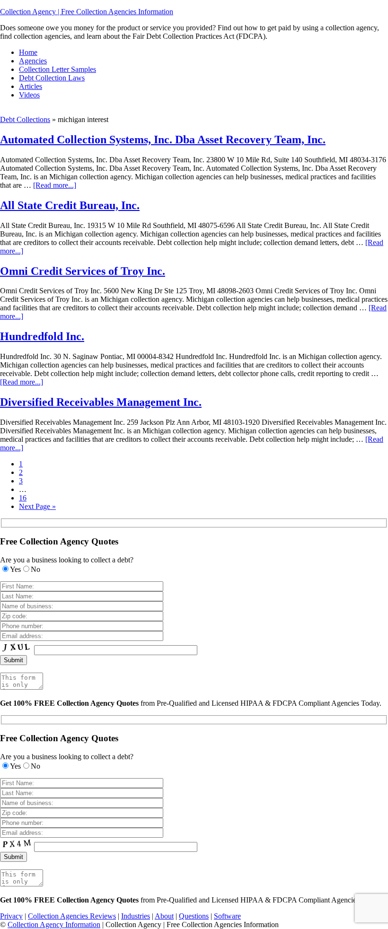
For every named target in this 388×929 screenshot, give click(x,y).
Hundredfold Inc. (42, 336)
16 (22, 498)
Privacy (11, 916)
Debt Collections (25, 119)
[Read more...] (54, 185)
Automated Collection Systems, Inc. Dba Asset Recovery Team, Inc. (163, 139)
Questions (194, 916)
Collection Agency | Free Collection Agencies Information (86, 12)
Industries (135, 916)
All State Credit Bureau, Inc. (70, 205)
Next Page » (37, 506)
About (164, 916)
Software (227, 916)
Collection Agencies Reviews (72, 916)
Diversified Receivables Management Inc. (101, 402)
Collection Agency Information (54, 924)
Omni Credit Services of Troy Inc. (82, 271)
